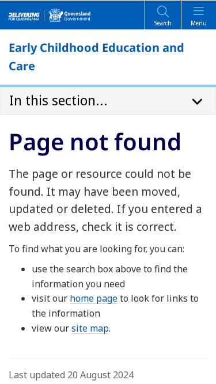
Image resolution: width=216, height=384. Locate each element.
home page (94, 298)
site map (90, 328)
